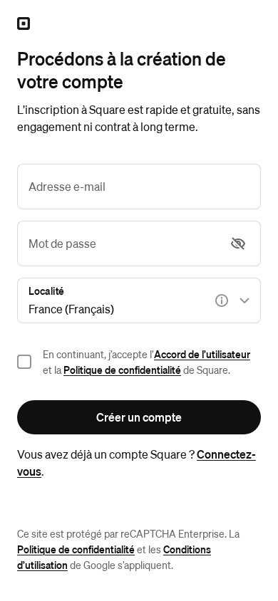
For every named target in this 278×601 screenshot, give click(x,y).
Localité (46, 290)
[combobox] (139, 300)
